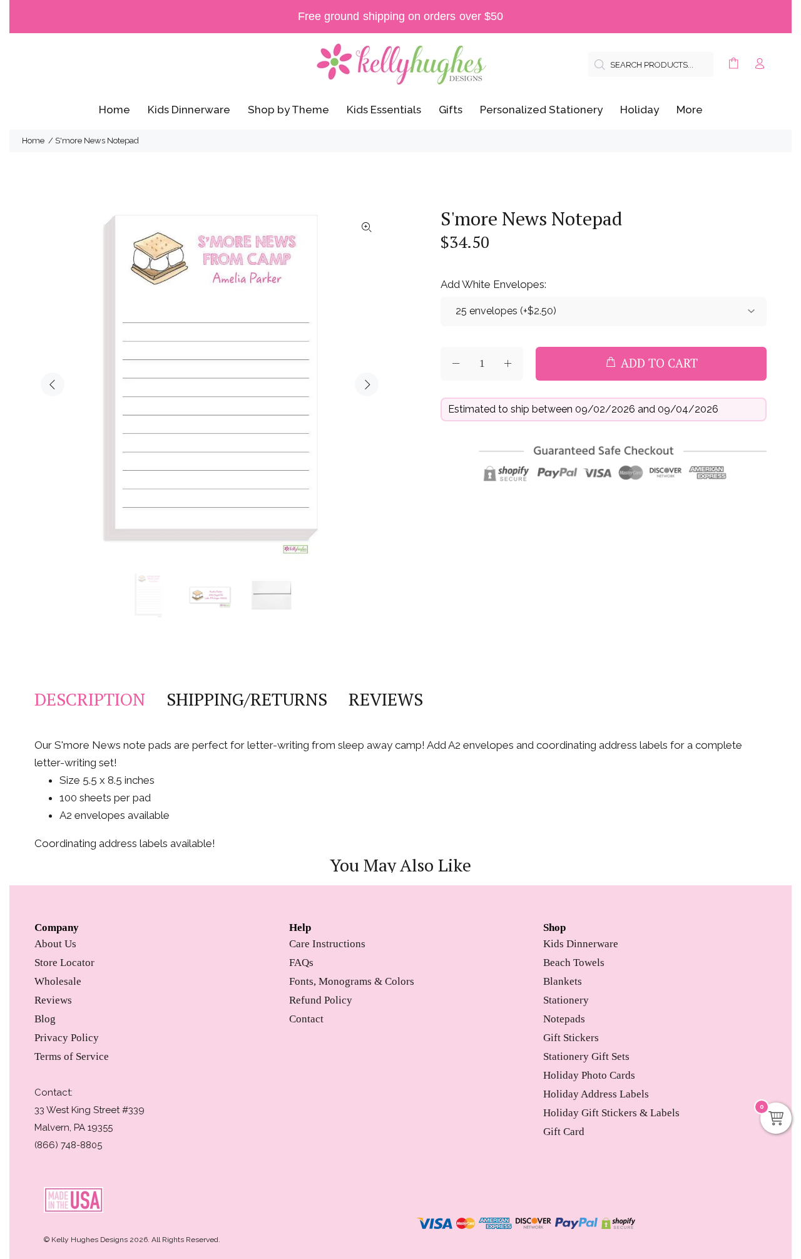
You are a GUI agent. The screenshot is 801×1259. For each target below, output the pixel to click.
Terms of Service (71, 1056)
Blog (45, 1019)
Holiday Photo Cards (589, 1075)
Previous (52, 384)
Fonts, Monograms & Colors (351, 981)
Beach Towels (574, 963)
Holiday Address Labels (596, 1094)
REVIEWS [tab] (386, 699)
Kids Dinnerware (580, 944)
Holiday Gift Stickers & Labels (611, 1113)
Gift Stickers (571, 1038)
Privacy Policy (66, 1038)
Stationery (566, 1000)
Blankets (562, 981)
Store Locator (64, 963)
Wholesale (57, 981)
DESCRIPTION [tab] (89, 699)
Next (367, 384)
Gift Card (563, 1132)
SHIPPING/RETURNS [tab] (246, 699)
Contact (306, 1019)
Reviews (53, 1000)
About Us (55, 944)
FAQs (301, 963)
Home (33, 140)
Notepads (564, 1019)
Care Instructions (327, 944)
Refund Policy (320, 1000)
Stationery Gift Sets (586, 1056)
